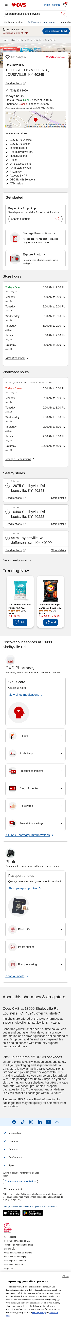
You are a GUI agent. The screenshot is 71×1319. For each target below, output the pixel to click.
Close (65, 1276)
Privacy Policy (39, 1312)
